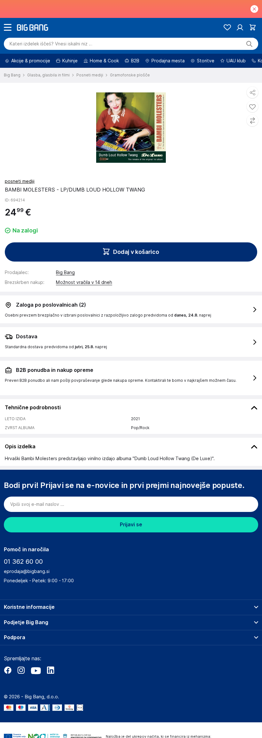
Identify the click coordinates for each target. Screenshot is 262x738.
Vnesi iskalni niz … (51, 43)
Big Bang (65, 272)
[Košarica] (252, 27)
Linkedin (50, 670)
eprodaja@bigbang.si (27, 571)
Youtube (36, 670)
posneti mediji (20, 181)
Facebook (8, 670)
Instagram (21, 670)
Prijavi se (131, 525)
